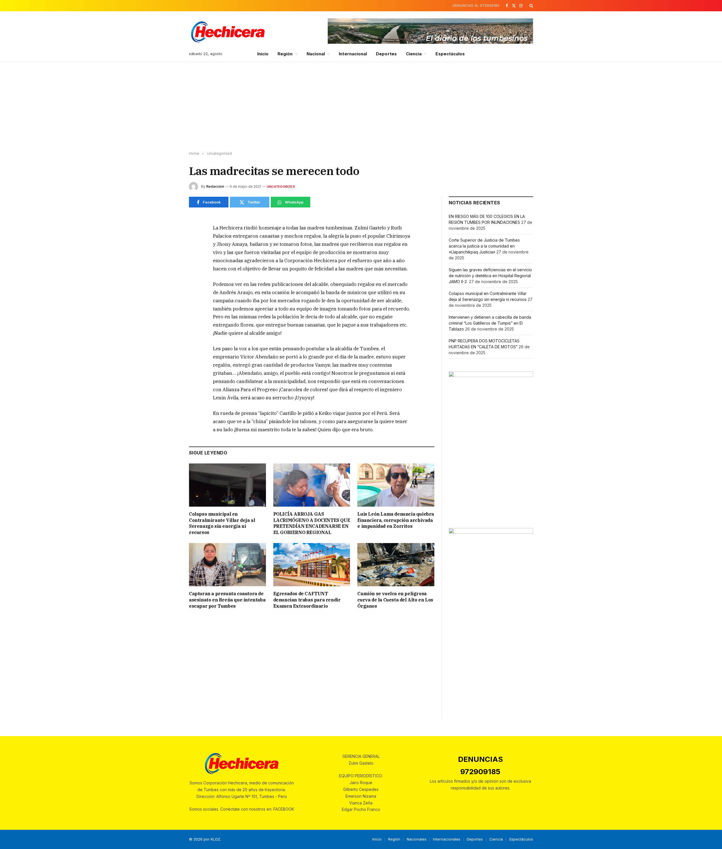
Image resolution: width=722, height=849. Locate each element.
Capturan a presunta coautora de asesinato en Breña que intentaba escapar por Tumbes (227, 600)
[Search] (530, 5)
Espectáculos (450, 53)
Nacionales (416, 839)
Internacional (353, 53)
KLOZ (215, 839)
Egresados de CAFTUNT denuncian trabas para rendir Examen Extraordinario (307, 600)
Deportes (386, 53)
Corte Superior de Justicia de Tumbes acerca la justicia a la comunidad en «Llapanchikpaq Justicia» (484, 246)
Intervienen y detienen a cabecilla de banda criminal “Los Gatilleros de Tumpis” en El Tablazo (490, 323)
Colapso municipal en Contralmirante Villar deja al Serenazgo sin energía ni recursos (222, 523)
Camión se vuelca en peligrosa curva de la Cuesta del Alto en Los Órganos (395, 600)
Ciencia (414, 53)
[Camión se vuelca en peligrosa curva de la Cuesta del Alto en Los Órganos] (395, 564)
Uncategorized (281, 187)
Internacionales (446, 839)
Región (285, 53)
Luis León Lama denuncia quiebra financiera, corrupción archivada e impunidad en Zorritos (395, 520)
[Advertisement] (361, 106)
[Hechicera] (228, 32)
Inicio (262, 53)
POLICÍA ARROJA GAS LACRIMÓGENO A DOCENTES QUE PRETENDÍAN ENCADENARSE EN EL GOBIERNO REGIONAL (311, 523)
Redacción (215, 186)
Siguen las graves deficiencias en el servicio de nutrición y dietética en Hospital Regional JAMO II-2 (490, 275)
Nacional (316, 53)
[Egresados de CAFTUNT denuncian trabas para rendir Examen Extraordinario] (311, 564)
